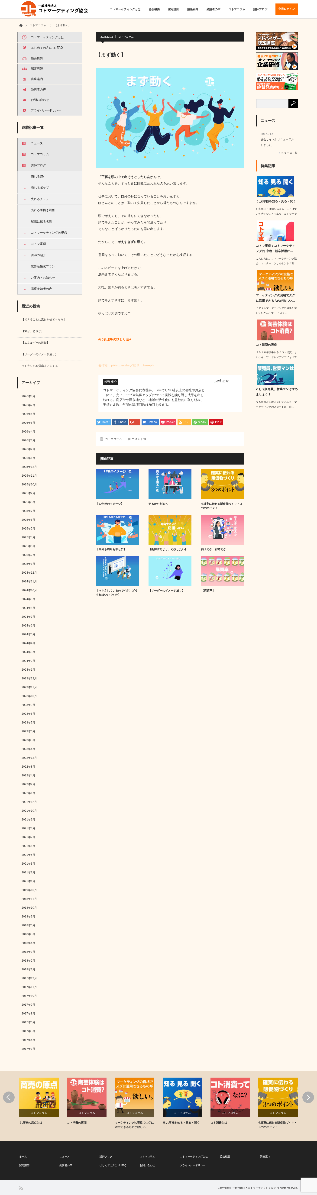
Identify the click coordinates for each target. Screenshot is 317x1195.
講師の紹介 (38, 255)
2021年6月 (28, 846)
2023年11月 (29, 687)
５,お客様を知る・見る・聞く (276, 201)
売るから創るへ (158, 503)
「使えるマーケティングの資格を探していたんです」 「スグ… (276, 310)
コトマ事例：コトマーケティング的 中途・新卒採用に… (275, 248)
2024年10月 (29, 590)
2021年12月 (29, 802)
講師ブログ (260, 9)
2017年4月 (28, 1040)
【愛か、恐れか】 (33, 331)
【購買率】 (208, 590)
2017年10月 (29, 996)
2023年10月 (29, 696)
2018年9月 (28, 916)
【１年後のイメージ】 (110, 503)
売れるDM (38, 176)
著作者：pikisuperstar (114, 365)
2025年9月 (28, 493)
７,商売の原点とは (30, 1122)
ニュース (37, 143)
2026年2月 (28, 449)
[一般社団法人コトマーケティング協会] (55, 8)
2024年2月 (28, 660)
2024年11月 (29, 581)
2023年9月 (28, 705)
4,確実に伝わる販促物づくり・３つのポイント (222, 506)
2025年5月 (28, 528)
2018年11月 (29, 899)
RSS (21, 1188)
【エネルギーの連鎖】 (35, 342)
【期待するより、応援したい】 (168, 549)
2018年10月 (29, 907)
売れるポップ (40, 187)
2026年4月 (28, 431)
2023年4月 (28, 749)
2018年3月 (28, 951)
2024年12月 (29, 572)
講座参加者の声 (41, 289)
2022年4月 (28, 775)
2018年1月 (28, 969)
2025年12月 (29, 466)
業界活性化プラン (43, 266)
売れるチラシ (40, 199)
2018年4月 (28, 943)
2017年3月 (28, 1048)
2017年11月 (29, 987)
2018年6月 (28, 925)
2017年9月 (28, 1004)
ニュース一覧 (289, 153)
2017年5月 (28, 1031)
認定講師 (173, 9)
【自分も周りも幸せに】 (111, 549)
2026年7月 (28, 405)
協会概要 (154, 9)
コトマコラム (237, 9)
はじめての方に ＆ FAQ (47, 47)
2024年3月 (28, 652)
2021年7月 (28, 837)
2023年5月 (28, 740)
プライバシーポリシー (46, 110)
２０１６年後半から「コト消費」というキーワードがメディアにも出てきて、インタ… (276, 357)
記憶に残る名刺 (41, 221)
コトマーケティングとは (125, 9)
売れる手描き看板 (43, 210)
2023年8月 (28, 713)
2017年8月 (28, 1013)
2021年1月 (28, 881)
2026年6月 (28, 414)
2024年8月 (28, 608)
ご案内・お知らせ (43, 277)
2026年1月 (28, 458)
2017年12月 (29, 978)
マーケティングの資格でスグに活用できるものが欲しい (134, 1125)
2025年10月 (29, 484)
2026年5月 (28, 422)
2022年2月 (28, 784)
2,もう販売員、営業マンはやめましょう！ (277, 391)
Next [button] (308, 1097)
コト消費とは (218, 1122)
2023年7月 (28, 722)
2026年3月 (28, 440)
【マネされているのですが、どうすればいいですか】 (117, 592)
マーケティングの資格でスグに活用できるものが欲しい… (275, 298)
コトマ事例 (38, 243)
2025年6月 (28, 519)
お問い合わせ (40, 100)
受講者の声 (213, 9)
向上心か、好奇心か (213, 549)
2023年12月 (29, 678)
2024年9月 (28, 599)
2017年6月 (28, 1022)
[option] (43, 1101)
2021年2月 (28, 872)
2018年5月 (28, 934)
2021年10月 (29, 810)
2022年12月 (29, 757)
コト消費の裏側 (266, 344)
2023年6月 (28, 731)
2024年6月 (28, 625)
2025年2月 (28, 555)
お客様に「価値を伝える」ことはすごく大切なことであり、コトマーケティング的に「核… (276, 213)
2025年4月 (28, 537)
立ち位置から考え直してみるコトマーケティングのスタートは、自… (276, 404)
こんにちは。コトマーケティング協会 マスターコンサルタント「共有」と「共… (276, 263)
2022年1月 (28, 793)
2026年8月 (28, 396)
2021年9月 (28, 819)
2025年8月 (28, 502)
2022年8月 (28, 766)
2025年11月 (29, 475)
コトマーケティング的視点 (49, 232)
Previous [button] (9, 1097)
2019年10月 (29, 890)
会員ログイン (286, 8)
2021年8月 (28, 828)
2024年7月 (28, 616)
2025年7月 (28, 511)
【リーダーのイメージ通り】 (167, 590)
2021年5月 (28, 854)
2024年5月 (28, 634)
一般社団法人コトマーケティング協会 (254, 1187)
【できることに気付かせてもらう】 (44, 319)
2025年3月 (28, 546)
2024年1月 (28, 669)
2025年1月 (28, 563)
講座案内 (192, 9)
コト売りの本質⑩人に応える (40, 366)
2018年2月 (28, 960)
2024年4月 (28, 643)
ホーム (23, 1156)
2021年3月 (28, 863)
